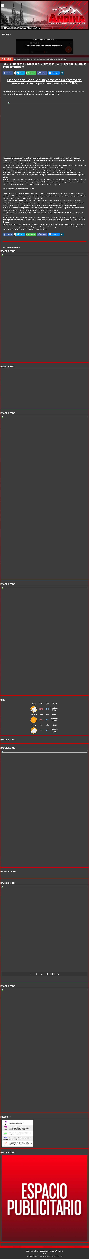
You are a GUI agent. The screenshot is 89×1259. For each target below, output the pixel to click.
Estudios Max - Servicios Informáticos (51, 1251)
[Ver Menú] (3, 5)
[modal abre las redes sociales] (62, 73)
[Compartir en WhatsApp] (31, 73)
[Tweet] (20, 73)
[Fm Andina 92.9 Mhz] (44, 15)
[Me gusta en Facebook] (42, 73)
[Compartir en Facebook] (8, 73)
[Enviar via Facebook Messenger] (54, 73)
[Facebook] (43, 1253)
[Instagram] (45, 1253)
